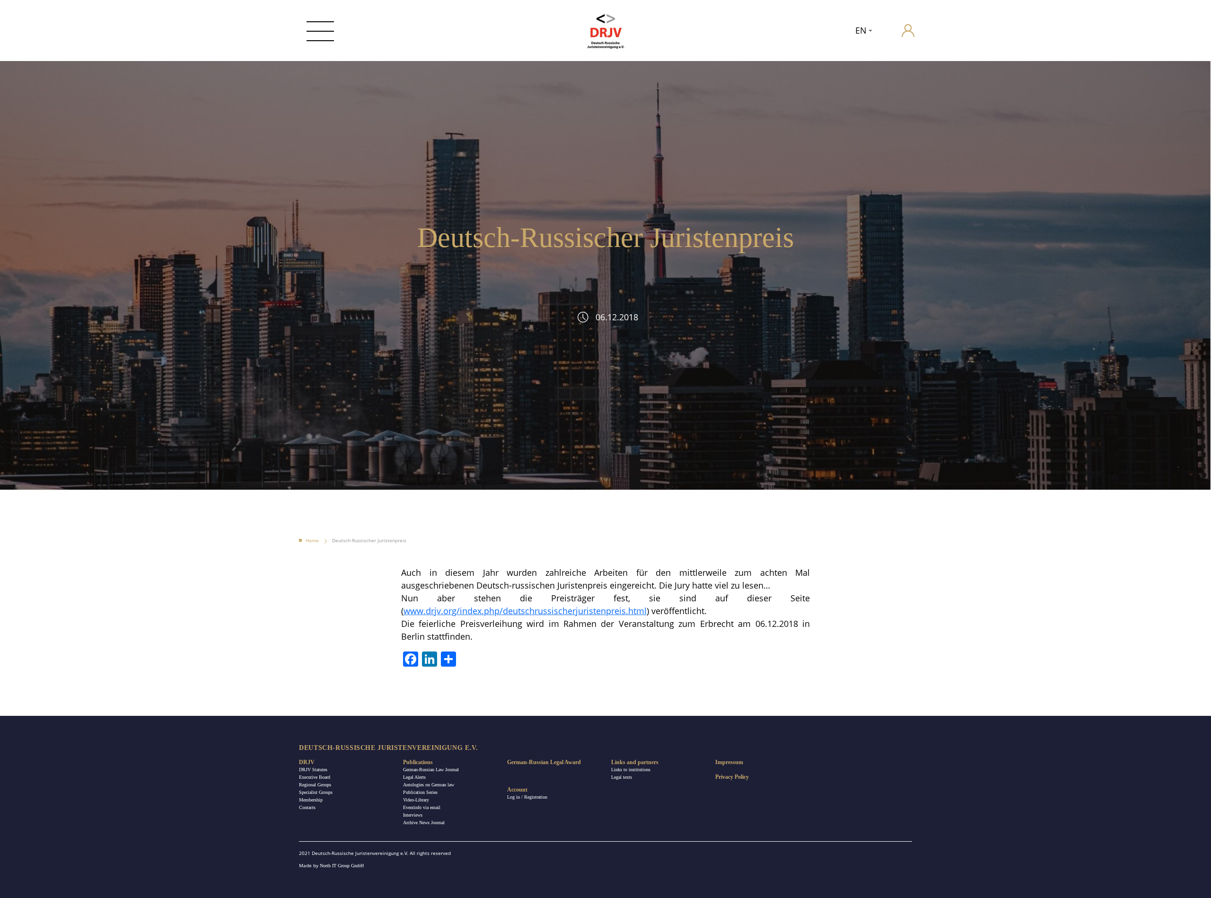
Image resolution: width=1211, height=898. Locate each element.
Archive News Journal (424, 822)
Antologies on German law (428, 784)
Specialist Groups (316, 792)
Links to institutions (630, 769)
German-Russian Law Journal (431, 769)
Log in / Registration (527, 797)
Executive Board (314, 777)
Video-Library (416, 799)
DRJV (307, 762)
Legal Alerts (414, 777)
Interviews (412, 815)
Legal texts (621, 777)
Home (312, 540)
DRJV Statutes (313, 769)
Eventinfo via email (421, 807)
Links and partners (634, 762)
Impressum (729, 762)
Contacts (307, 807)
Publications (418, 762)
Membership (311, 799)
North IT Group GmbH (342, 865)
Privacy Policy (732, 777)
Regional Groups (315, 784)
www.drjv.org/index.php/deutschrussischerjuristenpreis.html (525, 610)
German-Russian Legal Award (544, 762)
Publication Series (420, 792)
